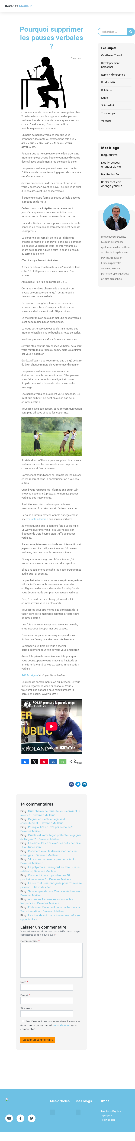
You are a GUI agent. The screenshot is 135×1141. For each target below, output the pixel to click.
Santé (104, 97)
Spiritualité (107, 105)
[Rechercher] (131, 31)
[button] (129, 6)
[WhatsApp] (62, 761)
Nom (24, 982)
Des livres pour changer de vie (111, 165)
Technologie (108, 113)
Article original (29, 675)
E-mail (25, 995)
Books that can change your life (111, 184)
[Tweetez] (34, 761)
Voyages (106, 120)
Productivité (108, 82)
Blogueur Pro (109, 155)
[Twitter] (32, 1118)
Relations (106, 90)
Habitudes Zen (110, 174)
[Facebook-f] (20, 1118)
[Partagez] (25, 761)
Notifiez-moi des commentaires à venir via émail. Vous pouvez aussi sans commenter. (50, 1025)
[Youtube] (9, 1118)
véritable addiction (37, 519)
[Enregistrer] (43, 761)
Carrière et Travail (111, 55)
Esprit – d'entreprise (113, 74)
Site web (25, 1008)
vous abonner (61, 1025)
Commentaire (30, 941)
